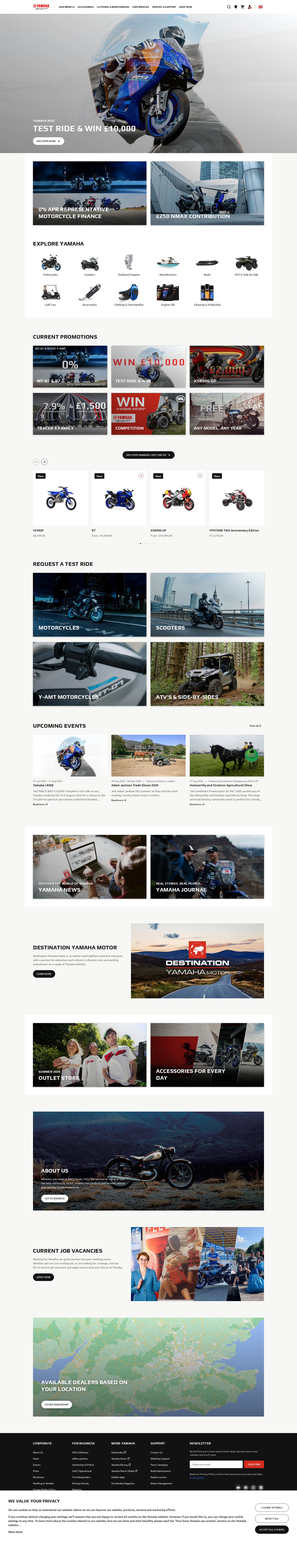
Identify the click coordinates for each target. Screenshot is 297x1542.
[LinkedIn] (261, 1488)
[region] (148, 1516)
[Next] (44, 462)
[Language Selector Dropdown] (260, 6)
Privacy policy (197, 1477)
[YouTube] (238, 1488)
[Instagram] (253, 1488)
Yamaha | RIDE (43, 785)
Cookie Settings (272, 1507)
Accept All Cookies (271, 1529)
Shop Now (185, 6)
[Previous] (36, 462)
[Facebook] (246, 1488)
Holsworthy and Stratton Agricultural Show (221, 785)
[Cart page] (243, 7)
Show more (15, 1532)
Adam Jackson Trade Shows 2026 (134, 785)
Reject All (272, 1518)
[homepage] (41, 7)
